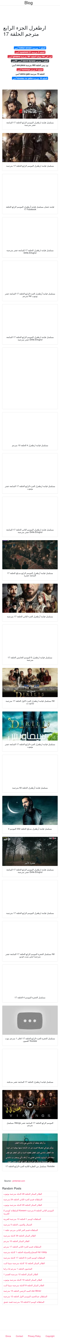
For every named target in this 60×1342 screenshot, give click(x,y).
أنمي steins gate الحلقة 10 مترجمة (30, 74)
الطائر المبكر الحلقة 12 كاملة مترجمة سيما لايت (24, 1263)
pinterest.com (19, 1180)
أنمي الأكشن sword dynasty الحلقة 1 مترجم (30, 60)
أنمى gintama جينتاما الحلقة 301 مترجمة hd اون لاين (30, 56)
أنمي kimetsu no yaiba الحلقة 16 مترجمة (30, 78)
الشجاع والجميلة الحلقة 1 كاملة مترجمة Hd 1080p (25, 1252)
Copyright (50, 1336)
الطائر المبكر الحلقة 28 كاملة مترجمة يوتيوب (22, 1193)
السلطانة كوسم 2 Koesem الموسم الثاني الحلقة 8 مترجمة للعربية (28, 1212)
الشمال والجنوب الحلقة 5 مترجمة (17, 1224)
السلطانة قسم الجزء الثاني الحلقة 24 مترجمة (22, 1199)
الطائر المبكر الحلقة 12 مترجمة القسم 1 (20, 1274)
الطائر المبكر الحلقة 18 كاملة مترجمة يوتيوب (22, 1279)
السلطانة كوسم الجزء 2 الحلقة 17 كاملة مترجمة (24, 1257)
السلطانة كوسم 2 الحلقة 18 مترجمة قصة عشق (23, 1301)
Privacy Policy (34, 1336)
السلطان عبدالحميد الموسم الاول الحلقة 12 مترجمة (25, 1296)
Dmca (8, 1336)
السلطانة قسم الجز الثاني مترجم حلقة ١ (20, 1230)
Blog (28, 2)
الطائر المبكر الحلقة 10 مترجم (16, 1241)
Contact (19, 1336)
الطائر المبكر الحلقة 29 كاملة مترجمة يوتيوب (22, 1204)
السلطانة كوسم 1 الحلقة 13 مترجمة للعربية (22, 1219)
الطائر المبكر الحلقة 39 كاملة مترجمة (19, 1235)
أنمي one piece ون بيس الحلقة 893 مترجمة (30, 65)
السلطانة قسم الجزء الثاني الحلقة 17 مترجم (22, 1246)
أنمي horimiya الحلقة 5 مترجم (30, 69)
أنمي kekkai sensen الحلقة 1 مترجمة (30, 47)
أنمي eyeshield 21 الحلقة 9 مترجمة (30, 52)
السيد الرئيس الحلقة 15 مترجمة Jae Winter (22, 1290)
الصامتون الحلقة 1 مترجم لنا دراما (17, 1268)
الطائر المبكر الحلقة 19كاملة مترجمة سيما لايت (23, 1285)
